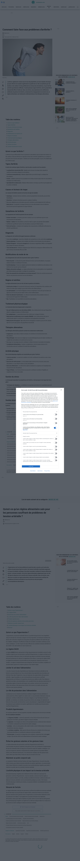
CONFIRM (31, 466)
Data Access (40, 470)
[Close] (61, 390)
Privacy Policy (47, 470)
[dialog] (40, 430)
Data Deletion (33, 470)
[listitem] (40, 411)
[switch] (55, 414)
